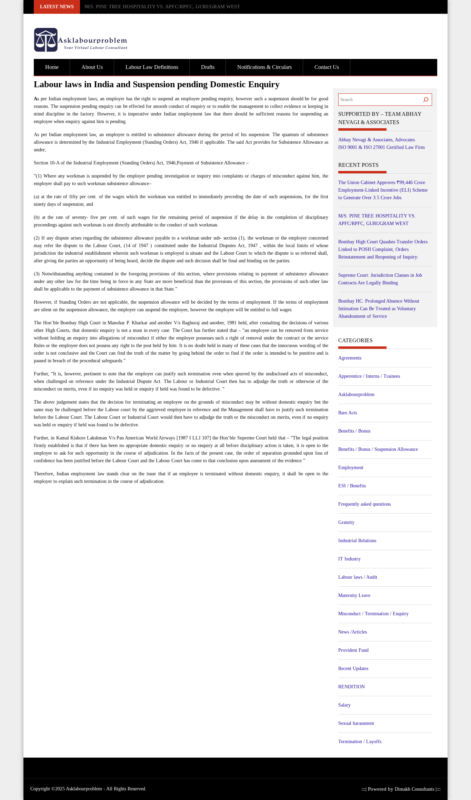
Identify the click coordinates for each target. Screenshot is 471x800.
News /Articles (352, 632)
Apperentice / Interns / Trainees (369, 376)
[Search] (426, 99)
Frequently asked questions (364, 504)
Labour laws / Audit (357, 577)
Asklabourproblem (356, 394)
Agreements (349, 358)
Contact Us (326, 67)
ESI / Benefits (352, 485)
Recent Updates (353, 668)
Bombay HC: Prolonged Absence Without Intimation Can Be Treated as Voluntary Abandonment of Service (378, 308)
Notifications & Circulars (264, 67)
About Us (92, 67)
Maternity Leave (354, 595)
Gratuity (346, 522)
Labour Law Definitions (152, 67)
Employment (350, 467)
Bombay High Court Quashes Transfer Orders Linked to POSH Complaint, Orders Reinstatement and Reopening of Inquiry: (215, 6)
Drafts (207, 67)
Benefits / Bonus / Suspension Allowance (378, 449)
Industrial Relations (357, 540)
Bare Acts (347, 412)
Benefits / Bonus (354, 431)
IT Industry (349, 558)
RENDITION (351, 686)
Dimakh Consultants (415, 789)
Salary (344, 705)
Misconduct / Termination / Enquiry (373, 613)
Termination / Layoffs (359, 741)
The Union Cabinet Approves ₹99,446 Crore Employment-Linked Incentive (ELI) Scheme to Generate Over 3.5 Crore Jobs (383, 190)
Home (52, 67)
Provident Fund (353, 650)
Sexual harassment (356, 723)
